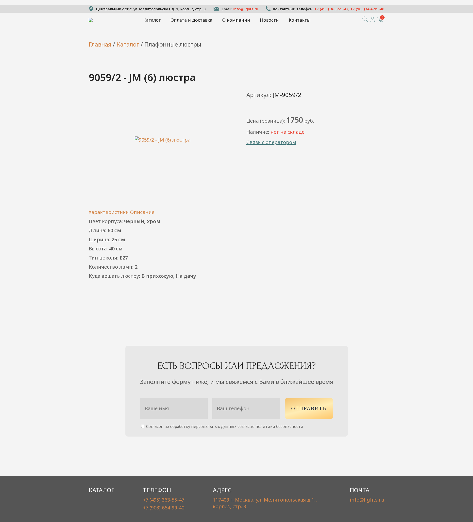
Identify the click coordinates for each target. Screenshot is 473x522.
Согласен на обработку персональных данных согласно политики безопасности (224, 426)
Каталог (152, 20)
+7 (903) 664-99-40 (367, 8)
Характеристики (109, 212)
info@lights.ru (245, 8)
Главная (100, 44)
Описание (142, 212)
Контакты (299, 20)
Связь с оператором (271, 142)
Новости (269, 20)
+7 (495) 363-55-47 (331, 8)
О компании (236, 20)
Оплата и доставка (191, 20)
